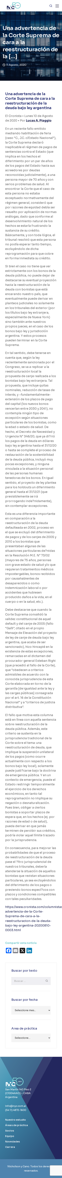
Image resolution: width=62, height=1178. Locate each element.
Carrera (10, 1147)
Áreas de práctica (16, 1125)
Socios (9, 1130)
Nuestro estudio (15, 1119)
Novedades (12, 1141)
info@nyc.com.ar (15, 1106)
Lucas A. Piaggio (38, 120)
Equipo (9, 1136)
